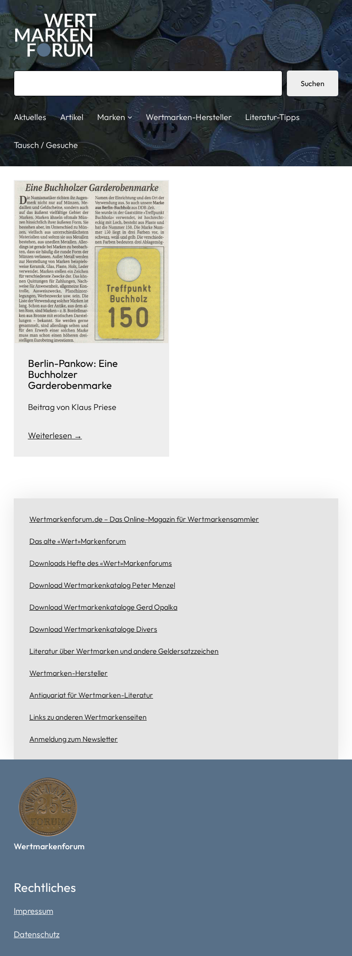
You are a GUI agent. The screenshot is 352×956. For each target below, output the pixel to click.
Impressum (33, 911)
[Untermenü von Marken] (129, 117)
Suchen (312, 83)
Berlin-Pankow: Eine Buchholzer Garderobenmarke (73, 374)
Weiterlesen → (55, 435)
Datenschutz (37, 934)
